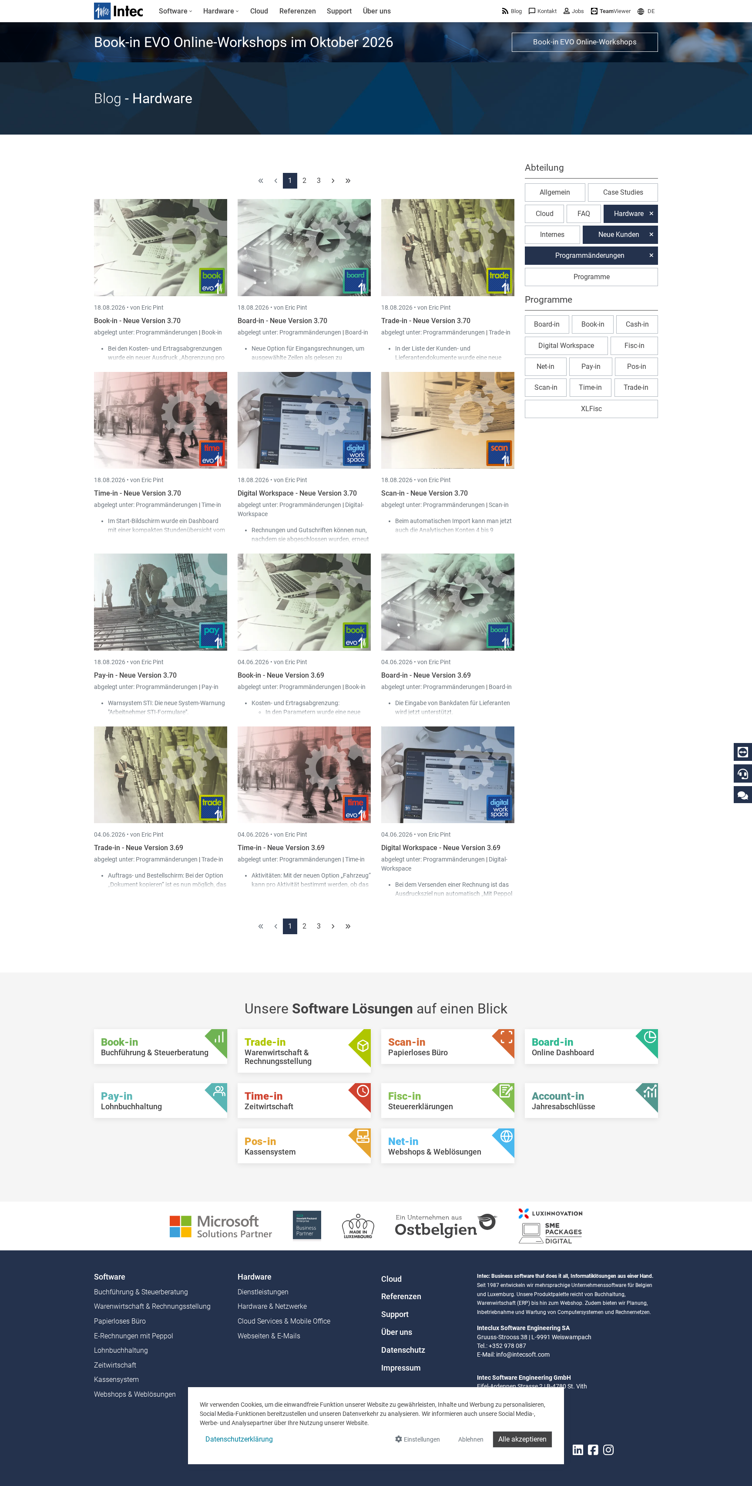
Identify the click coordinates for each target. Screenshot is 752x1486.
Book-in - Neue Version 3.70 (137, 321)
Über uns (396, 1332)
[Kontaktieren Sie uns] (743, 795)
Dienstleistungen (263, 1292)
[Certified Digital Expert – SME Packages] (550, 1225)
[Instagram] (608, 1450)
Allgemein (555, 192)
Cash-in (637, 324)
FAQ (583, 213)
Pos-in (636, 366)
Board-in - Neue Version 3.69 (426, 675)
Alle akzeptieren (522, 1439)
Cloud (545, 213)
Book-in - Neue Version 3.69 (281, 675)
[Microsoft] (221, 1225)
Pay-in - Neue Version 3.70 (135, 675)
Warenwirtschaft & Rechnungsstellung (152, 1306)
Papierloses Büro (120, 1321)
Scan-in (499, 504)
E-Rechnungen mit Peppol (133, 1336)
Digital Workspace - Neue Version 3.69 (440, 848)
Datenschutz (403, 1350)
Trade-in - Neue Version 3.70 (425, 321)
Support (395, 1314)
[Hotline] (743, 774)
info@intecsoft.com (523, 1354)
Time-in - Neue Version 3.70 (137, 493)
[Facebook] (593, 1450)
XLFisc (591, 409)
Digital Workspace (566, 345)
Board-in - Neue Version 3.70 (282, 321)
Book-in (211, 332)
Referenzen (401, 1296)
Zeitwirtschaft (115, 1365)
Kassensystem (116, 1379)
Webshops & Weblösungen (135, 1394)
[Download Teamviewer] (743, 752)
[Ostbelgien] (446, 1225)
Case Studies (623, 192)
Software (109, 1277)
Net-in (545, 366)
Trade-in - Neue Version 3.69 (138, 848)
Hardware (629, 213)
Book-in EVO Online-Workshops (585, 41)
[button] (646, 11)
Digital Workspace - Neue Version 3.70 (297, 493)
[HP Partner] (307, 1225)
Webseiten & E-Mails (269, 1336)
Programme (592, 277)
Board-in (356, 332)
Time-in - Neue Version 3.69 (281, 848)
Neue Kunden (618, 234)
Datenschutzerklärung (239, 1439)
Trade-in (499, 332)
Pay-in (209, 686)
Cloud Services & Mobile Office (284, 1321)
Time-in (211, 504)
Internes (552, 234)
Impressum (401, 1368)
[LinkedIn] (578, 1450)
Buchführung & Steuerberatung (141, 1292)
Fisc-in (634, 345)
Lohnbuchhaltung (121, 1350)
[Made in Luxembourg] (358, 1225)
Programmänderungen (167, 332)
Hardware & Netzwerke (272, 1306)
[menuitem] (175, 11)
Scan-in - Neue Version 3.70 (424, 493)
